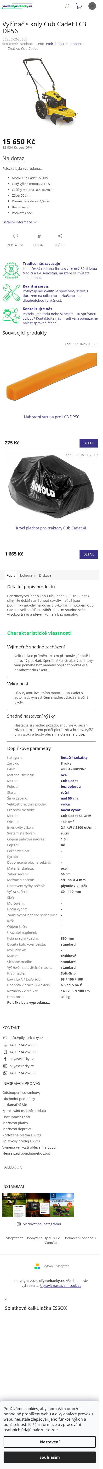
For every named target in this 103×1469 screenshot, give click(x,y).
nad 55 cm (69, 798)
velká (65, 804)
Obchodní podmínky (18, 1098)
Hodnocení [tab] (27, 575)
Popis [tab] (10, 575)
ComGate (52, 1242)
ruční (65, 792)
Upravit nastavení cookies (60, 1285)
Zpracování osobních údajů (24, 1110)
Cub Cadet (69, 780)
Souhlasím (50, 1457)
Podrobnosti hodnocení (64, 43)
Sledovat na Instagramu (42, 1224)
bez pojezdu (71, 786)
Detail (88, 443)
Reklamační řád (14, 1104)
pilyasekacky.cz (22, 1058)
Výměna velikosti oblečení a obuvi (29, 1147)
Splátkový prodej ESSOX (21, 1141)
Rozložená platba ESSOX (21, 1135)
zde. (55, 1429)
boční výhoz (71, 810)
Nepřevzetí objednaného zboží (27, 1153)
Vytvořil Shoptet (56, 1266)
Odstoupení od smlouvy (21, 1092)
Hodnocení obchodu (79, 1238)
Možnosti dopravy (16, 1129)
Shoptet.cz (14, 1238)
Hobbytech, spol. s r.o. (43, 1238)
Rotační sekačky (74, 757)
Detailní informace (17, 222)
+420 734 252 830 (23, 1045)
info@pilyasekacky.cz (26, 1037)
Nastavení (50, 1442)
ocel (64, 775)
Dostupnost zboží (16, 1117)
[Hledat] (67, 6)
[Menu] (92, 6)
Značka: (23, 48)
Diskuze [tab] (45, 575)
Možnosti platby (15, 1123)
